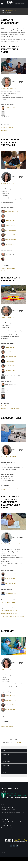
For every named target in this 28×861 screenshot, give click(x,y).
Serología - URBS (11, 417)
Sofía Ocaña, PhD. (9, 244)
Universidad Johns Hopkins (9, 611)
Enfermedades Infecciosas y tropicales (10, 724)
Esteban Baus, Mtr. (10, 220)
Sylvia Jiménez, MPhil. (10, 370)
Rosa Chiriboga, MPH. (10, 239)
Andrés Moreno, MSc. (10, 583)
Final (23, 742)
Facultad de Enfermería (6, 828)
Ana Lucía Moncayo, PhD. (11, 211)
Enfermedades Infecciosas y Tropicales (10, 142)
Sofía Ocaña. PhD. (9, 366)
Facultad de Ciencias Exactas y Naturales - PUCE (12, 812)
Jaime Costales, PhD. (10, 230)
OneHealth (3, 406)
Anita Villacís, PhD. (9, 347)
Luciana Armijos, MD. (10, 593)
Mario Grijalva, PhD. (10, 234)
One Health (4, 130)
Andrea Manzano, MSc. (11, 574)
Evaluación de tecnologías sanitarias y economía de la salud (10, 502)
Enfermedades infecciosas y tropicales (10, 408)
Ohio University (4, 819)
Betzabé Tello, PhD (10, 107)
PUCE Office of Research (7, 807)
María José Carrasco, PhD (12, 396)
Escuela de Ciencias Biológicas (8, 809)
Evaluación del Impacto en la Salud (10, 49)
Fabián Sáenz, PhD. (10, 225)
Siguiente (18, 742)
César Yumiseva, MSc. (10, 216)
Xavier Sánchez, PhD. (10, 578)
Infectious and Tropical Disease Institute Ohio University (11, 822)
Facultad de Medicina (6, 825)
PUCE (2, 805)
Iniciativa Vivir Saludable (7, 127)
